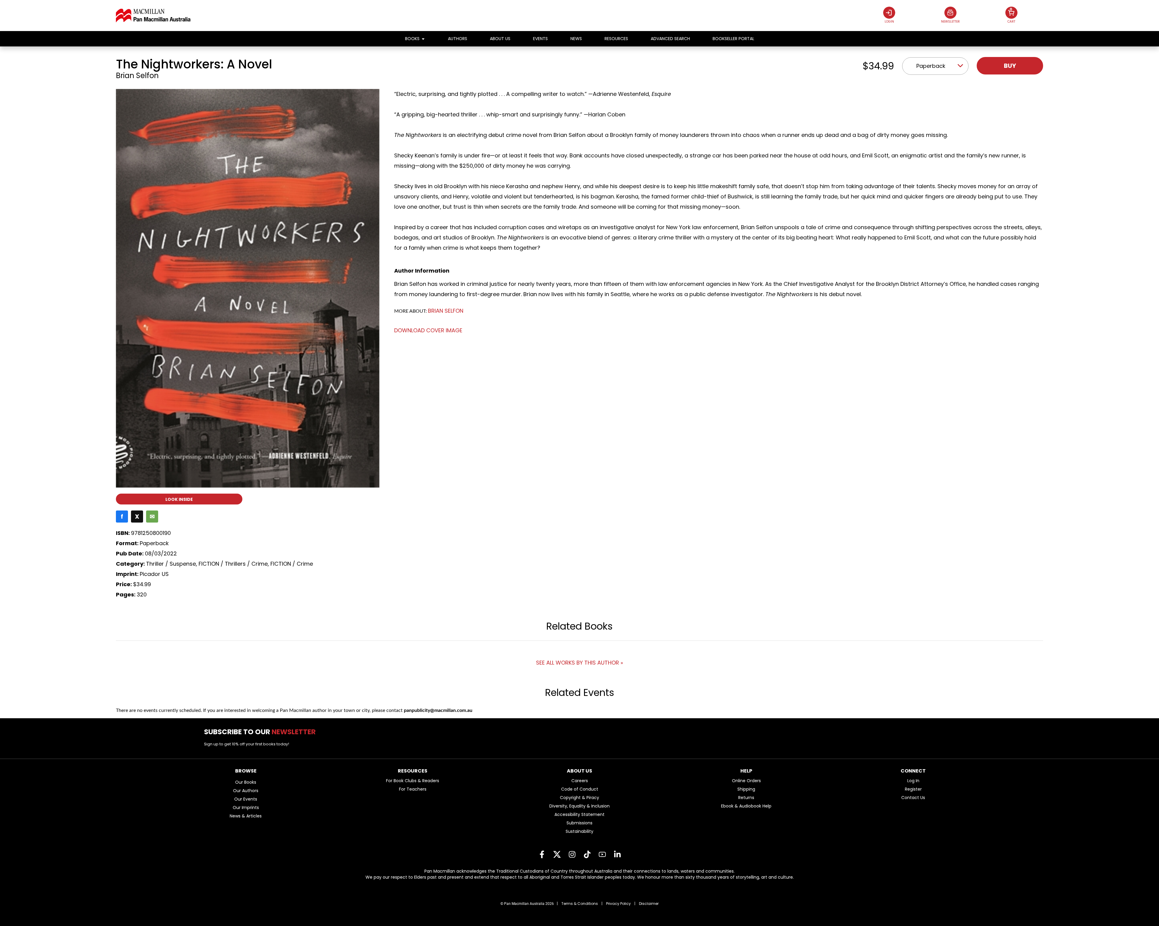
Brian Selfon (137, 76)
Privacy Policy (618, 903)
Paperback (930, 66)
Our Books (245, 782)
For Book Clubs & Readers (412, 781)
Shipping (746, 789)
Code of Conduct (579, 789)
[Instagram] (572, 854)
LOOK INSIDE (179, 499)
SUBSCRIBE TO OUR (262, 732)
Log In (913, 781)
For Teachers (412, 789)
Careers (579, 781)
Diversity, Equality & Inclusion (579, 806)
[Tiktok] (587, 854)
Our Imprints (246, 807)
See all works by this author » (579, 662)
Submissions (579, 823)
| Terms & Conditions (577, 903)
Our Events (245, 799)
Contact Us (913, 798)
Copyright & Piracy (579, 798)
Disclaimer (649, 903)
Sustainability (579, 831)
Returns (746, 798)
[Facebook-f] (541, 854)
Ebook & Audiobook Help (746, 806)
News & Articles (246, 816)
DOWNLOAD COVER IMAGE (428, 330)
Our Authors (245, 791)
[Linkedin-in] (617, 854)
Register (913, 789)
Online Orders (746, 781)
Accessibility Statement (579, 814)
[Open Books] (423, 39)
